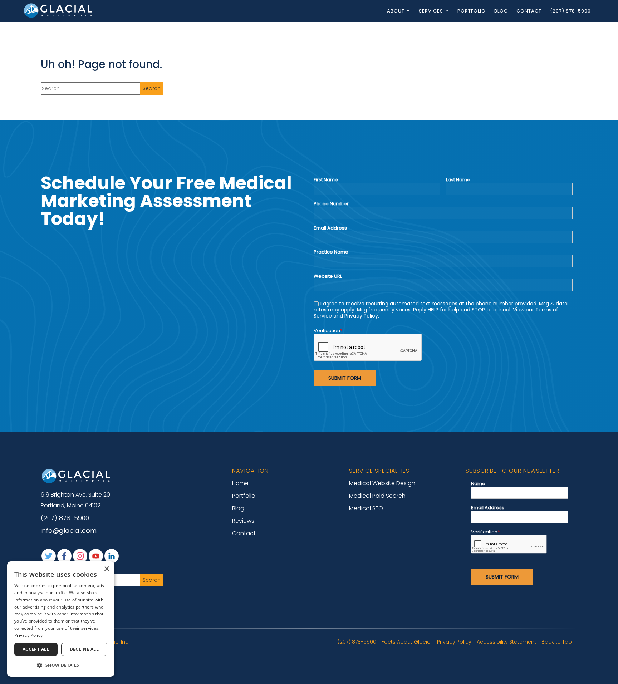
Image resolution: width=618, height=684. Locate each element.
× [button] (106, 569)
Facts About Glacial (407, 641)
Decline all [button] (84, 649)
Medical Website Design (382, 483)
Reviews (243, 521)
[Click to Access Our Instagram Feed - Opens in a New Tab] (80, 556)
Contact (528, 11)
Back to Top (556, 641)
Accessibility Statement (506, 641)
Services (431, 11)
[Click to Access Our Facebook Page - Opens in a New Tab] (64, 556)
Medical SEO (366, 508)
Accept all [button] (36, 649)
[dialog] (60, 619)
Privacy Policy (454, 641)
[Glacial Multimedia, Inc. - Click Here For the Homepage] (58, 10)
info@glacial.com (69, 530)
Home (240, 483)
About (395, 11)
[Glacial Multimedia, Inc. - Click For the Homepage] (76, 475)
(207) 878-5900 (570, 11)
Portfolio (471, 11)
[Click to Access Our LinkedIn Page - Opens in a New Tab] (111, 556)
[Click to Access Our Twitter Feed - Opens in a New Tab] (48, 556)
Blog (501, 11)
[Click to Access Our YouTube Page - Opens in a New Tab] (96, 556)
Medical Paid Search (377, 496)
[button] (60, 665)
